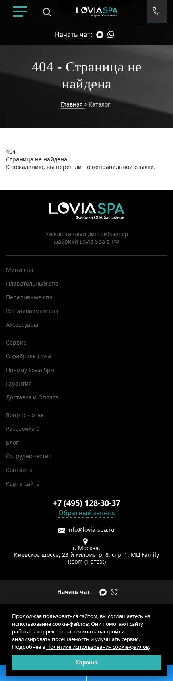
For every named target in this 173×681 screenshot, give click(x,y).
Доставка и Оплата (32, 397)
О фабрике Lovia (28, 356)
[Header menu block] (19, 11)
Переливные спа (29, 297)
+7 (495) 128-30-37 (86, 502)
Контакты (19, 470)
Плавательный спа (32, 283)
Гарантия (19, 383)
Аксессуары (22, 324)
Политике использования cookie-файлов (97, 646)
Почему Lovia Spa (30, 370)
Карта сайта (23, 483)
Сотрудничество (28, 456)
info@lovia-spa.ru (91, 529)
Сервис (16, 342)
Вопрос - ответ (26, 415)
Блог (12, 442)
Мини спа (19, 270)
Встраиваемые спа (32, 311)
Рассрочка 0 (22, 428)
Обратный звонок (86, 512)
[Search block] (47, 11)
